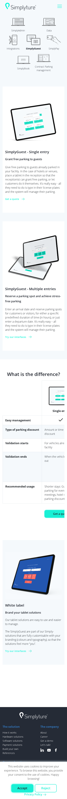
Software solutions (13, 740)
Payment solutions (12, 744)
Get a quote (12, 199)
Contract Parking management (44, 68)
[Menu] (59, 6)
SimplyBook (23, 68)
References (9, 753)
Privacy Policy (33, 794)
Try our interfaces (15, 337)
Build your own (10, 749)
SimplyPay (54, 48)
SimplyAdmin (18, 30)
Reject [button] (45, 788)
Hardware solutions (13, 736)
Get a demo (46, 740)
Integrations (13, 48)
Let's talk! (45, 744)
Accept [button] (22, 788)
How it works (9, 732)
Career (44, 736)
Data (49, 30)
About (43, 732)
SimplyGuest (33, 48)
